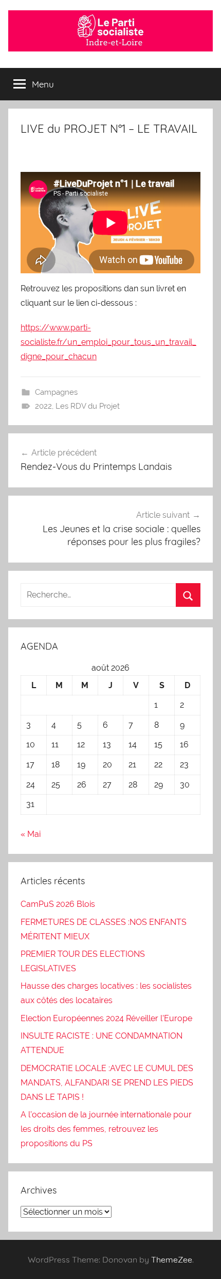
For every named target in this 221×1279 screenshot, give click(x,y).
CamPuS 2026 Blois (58, 904)
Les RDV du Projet (88, 406)
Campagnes (56, 392)
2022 (43, 406)
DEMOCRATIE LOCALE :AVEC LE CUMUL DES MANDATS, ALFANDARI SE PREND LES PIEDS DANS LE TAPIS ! (107, 1082)
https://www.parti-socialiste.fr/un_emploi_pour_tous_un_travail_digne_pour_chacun (108, 342)
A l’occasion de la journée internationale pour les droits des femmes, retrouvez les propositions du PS (106, 1129)
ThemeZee (171, 1259)
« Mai (31, 834)
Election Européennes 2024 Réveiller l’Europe (106, 1018)
